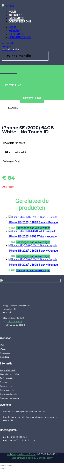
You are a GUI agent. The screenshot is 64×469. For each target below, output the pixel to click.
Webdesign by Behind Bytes (21, 454)
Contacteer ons (20, 21)
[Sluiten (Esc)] (11, 465)
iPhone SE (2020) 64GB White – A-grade (33, 236)
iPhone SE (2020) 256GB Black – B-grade (33, 264)
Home (12, 11)
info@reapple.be (15, 321)
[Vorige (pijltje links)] (1, 468)
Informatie (16, 18)
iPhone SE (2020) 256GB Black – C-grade (33, 250)
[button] (33, 228)
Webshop (15, 15)
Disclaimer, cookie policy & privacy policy (32, 457)
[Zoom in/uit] (1, 465)
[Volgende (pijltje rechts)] (4, 468)
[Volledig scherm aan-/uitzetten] (4, 465)
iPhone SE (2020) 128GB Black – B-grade (33, 222)
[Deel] (8, 465)
